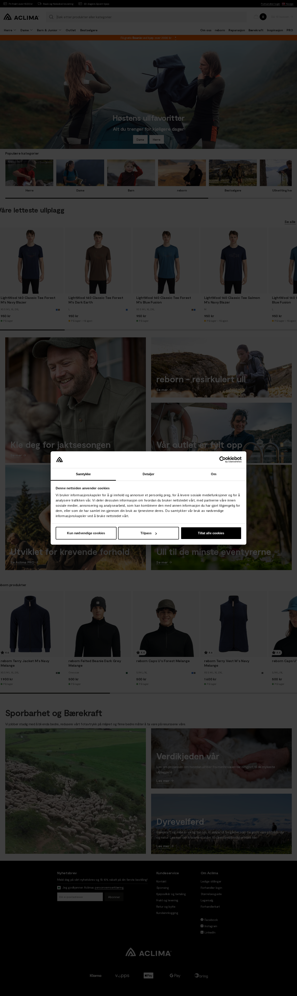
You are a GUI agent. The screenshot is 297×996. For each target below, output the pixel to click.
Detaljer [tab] (149, 474)
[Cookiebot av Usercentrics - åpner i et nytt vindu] (223, 460)
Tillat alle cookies (211, 533)
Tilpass (146, 533)
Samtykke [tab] (83, 474)
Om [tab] (213, 474)
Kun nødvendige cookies (86, 533)
